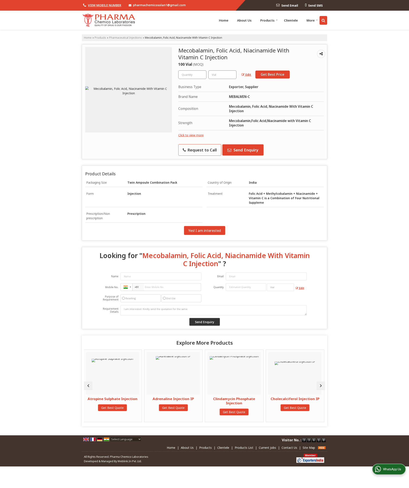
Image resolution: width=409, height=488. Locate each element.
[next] (321, 386)
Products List (244, 448)
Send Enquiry (245, 149)
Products (267, 20)
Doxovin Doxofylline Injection (315, 400)
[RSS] (322, 448)
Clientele (291, 20)
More (311, 20)
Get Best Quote (133, 408)
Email (220, 276)
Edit (248, 75)
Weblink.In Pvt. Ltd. (130, 461)
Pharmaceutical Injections (125, 37)
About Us (244, 20)
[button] (104, 5)
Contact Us (289, 448)
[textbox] (222, 74)
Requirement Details (110, 310)
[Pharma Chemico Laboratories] (108, 20)
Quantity (218, 287)
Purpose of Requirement (110, 298)
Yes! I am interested (204, 230)
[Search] (323, 20)
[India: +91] (126, 287)
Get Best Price (272, 74)
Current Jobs (267, 448)
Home (223, 20)
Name (114, 276)
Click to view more (191, 135)
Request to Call (201, 149)
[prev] (88, 386)
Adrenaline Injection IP (133, 398)
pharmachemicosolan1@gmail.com (159, 5)
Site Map (309, 448)
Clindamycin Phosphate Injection (194, 400)
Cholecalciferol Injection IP (254, 398)
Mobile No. (111, 287)
